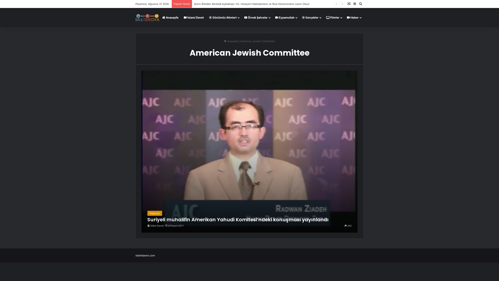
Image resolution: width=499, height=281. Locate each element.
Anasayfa (171, 17)
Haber (354, 17)
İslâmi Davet (157, 225)
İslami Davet (195, 17)
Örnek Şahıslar (257, 17)
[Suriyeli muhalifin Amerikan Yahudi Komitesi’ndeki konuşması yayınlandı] (249, 151)
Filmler (334, 17)
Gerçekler (312, 17)
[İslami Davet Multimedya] (147, 17)
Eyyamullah (286, 17)
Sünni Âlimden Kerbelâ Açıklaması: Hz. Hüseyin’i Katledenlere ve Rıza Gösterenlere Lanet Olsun (252, 3)
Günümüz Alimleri (224, 17)
